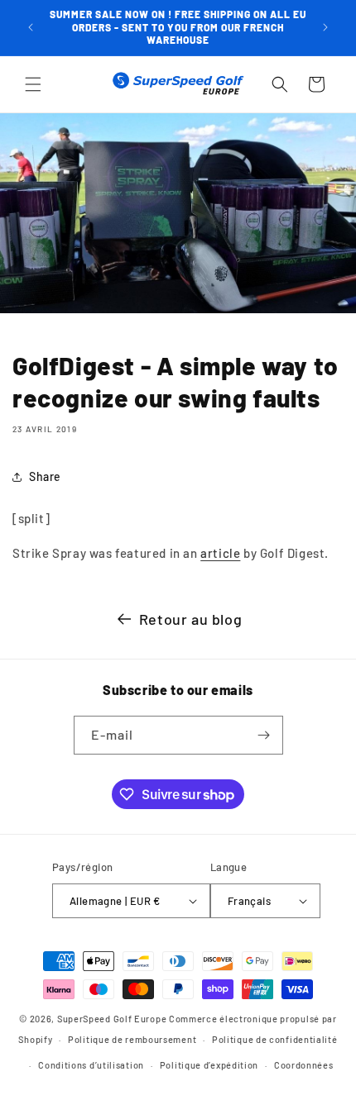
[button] (33, 84)
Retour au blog (190, 619)
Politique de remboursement (132, 1039)
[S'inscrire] (264, 735)
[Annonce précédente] (30, 27)
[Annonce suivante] (325, 27)
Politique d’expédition (209, 1065)
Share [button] (45, 476)
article (220, 552)
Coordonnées (304, 1065)
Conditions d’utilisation (91, 1065)
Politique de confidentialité (275, 1039)
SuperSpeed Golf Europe (111, 1018)
